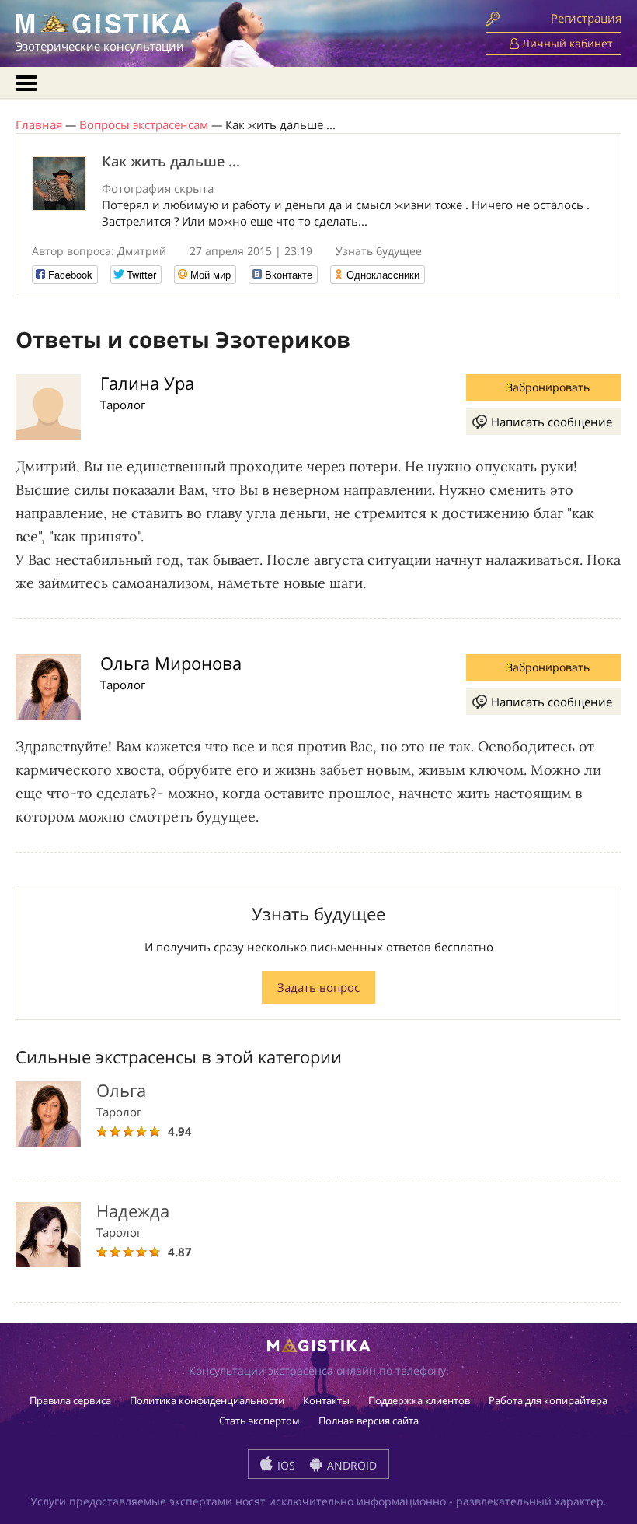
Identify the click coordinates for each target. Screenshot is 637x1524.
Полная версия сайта (368, 1421)
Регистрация (586, 18)
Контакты (326, 1400)
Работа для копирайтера (548, 1400)
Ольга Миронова (171, 662)
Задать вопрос (318, 987)
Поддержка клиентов (419, 1400)
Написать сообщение (551, 421)
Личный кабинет (566, 43)
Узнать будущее (379, 250)
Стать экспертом (259, 1421)
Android (350, 1465)
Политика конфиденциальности (207, 1400)
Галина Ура (147, 382)
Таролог (122, 404)
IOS (284, 1465)
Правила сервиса (70, 1400)
